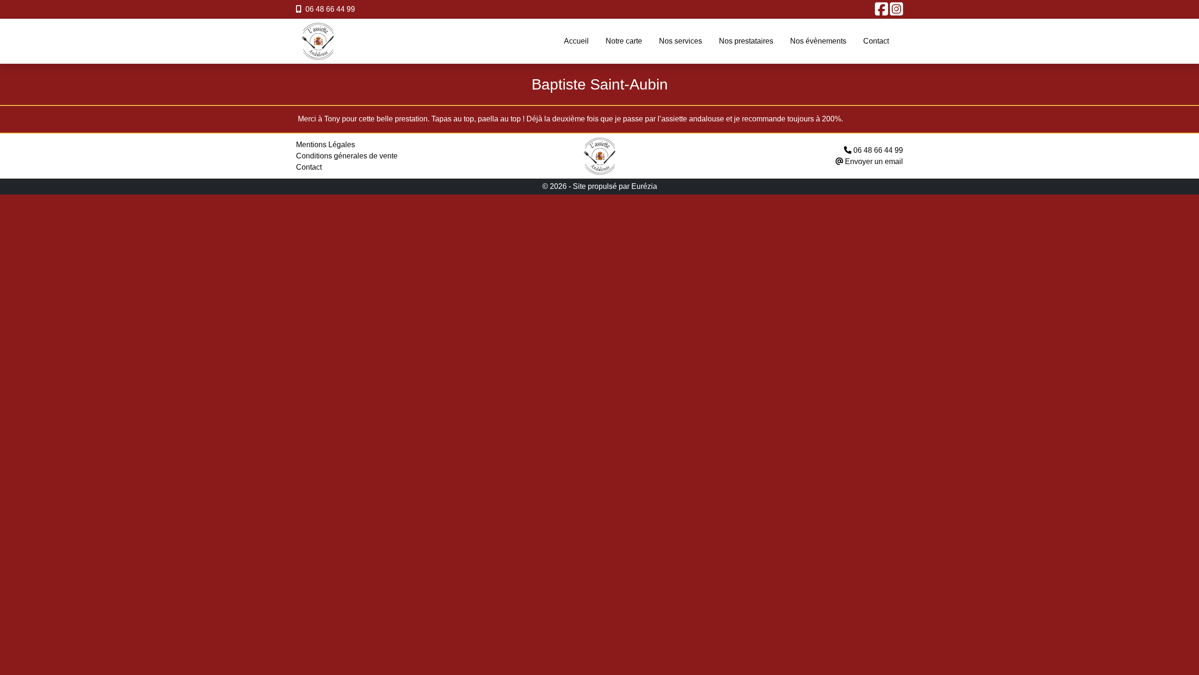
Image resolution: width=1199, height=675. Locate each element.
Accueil (576, 41)
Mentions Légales (325, 145)
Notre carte (624, 41)
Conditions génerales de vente (347, 156)
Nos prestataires (746, 41)
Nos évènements (818, 41)
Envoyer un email (873, 161)
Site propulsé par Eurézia (615, 186)
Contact (876, 41)
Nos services (680, 41)
